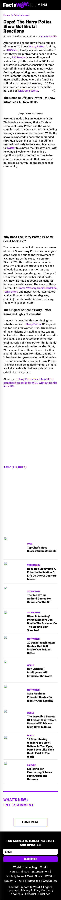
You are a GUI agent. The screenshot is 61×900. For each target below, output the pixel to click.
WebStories (50, 881)
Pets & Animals (19, 871)
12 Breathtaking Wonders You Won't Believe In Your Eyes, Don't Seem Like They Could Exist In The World (40, 748)
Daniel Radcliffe (47, 288)
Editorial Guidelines (37, 894)
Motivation (33, 639)
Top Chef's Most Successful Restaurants (41, 549)
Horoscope (33, 881)
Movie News (34, 876)
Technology (33, 565)
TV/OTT (49, 876)
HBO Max (12, 50)
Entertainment (40, 871)
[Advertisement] (30, 201)
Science (31, 765)
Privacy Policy (30, 890)
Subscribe (30, 859)
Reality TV (10, 881)
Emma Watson (27, 288)
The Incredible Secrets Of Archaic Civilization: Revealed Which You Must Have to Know (41, 722)
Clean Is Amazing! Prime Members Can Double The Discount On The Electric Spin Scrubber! (42, 623)
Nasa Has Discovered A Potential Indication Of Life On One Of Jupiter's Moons (41, 574)
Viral (43, 867)
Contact (46, 890)
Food (29, 544)
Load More (30, 822)
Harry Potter (36, 46)
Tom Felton (10, 292)
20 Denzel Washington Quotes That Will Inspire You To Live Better (41, 648)
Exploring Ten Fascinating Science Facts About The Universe (39, 774)
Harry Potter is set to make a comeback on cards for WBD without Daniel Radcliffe (30, 383)
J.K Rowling (19, 57)
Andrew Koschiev (48, 36)
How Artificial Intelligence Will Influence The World (39, 672)
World (30, 665)
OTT (21, 881)
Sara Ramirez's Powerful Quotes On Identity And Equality (40, 697)
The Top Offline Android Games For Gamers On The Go (39, 598)
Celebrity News (14, 876)
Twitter (11, 148)
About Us (17, 894)
